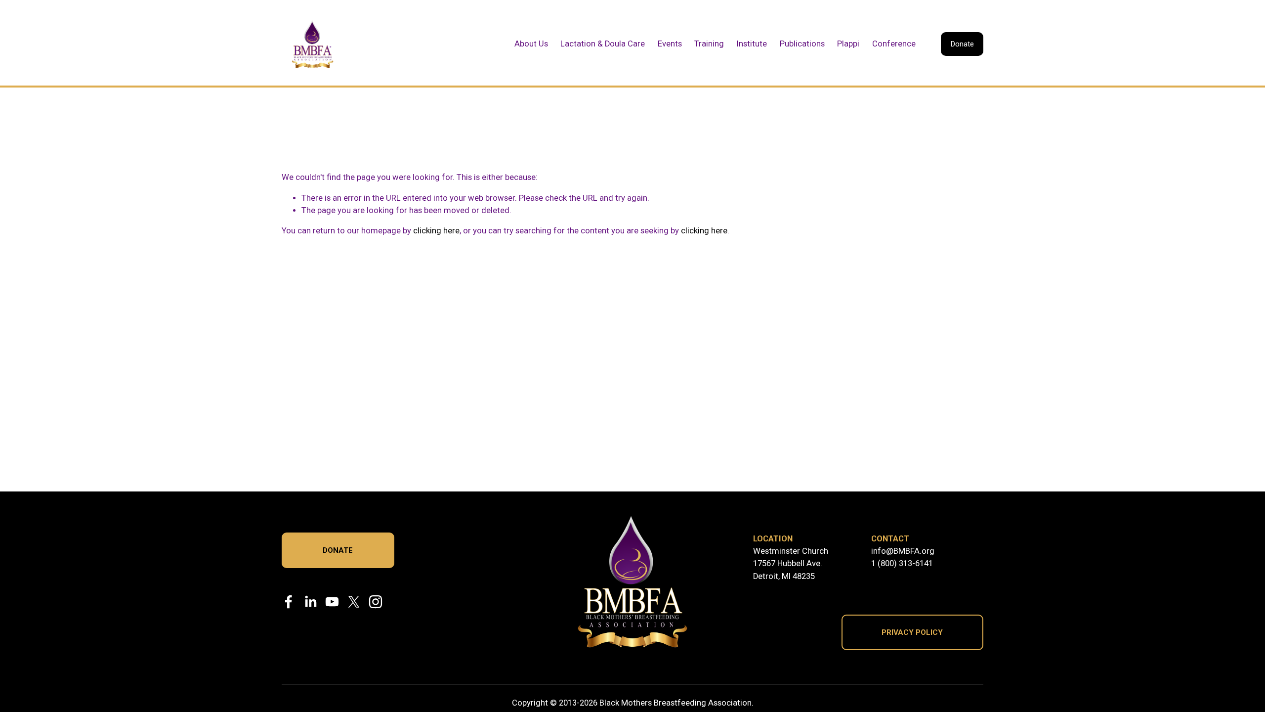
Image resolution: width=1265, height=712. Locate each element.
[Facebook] (288, 602)
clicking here (436, 230)
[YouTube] (332, 602)
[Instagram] (375, 602)
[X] (354, 602)
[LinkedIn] (310, 602)
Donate (962, 44)
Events (670, 43)
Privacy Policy (912, 632)
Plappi (848, 43)
